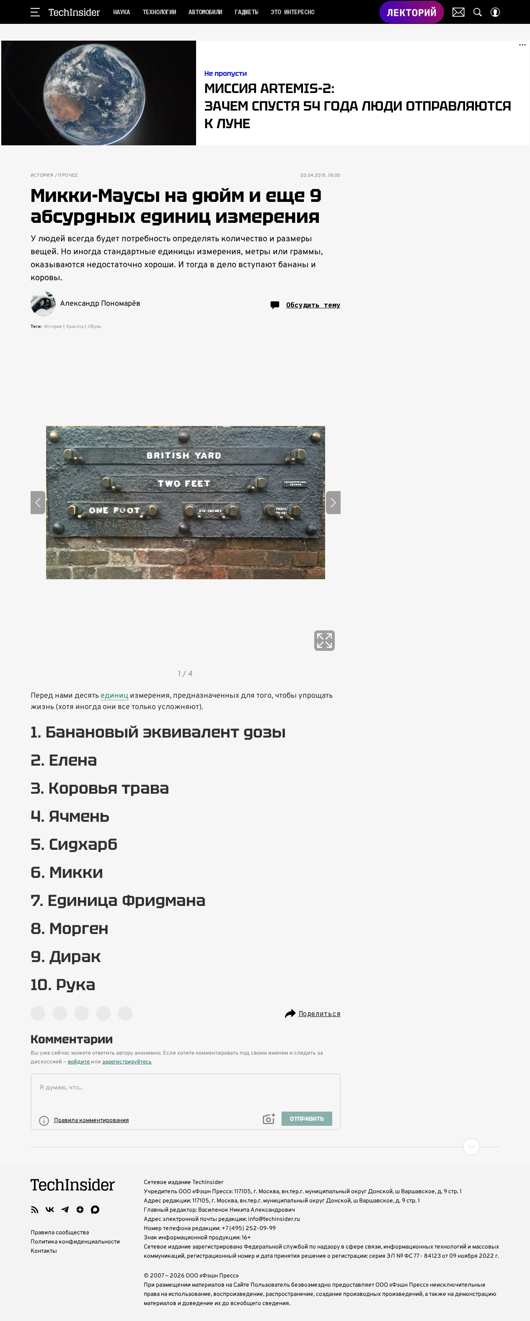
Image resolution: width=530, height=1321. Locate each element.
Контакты (44, 1251)
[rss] (35, 1209)
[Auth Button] (495, 12)
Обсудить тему (313, 305)
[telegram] (65, 1209)
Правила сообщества (60, 1232)
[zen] (80, 1209)
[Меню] (35, 12)
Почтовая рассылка (458, 12)
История (42, 175)
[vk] (50, 1209)
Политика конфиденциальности (75, 1242)
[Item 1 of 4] (186, 503)
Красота (75, 327)
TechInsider (74, 12)
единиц (114, 696)
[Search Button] (477, 12)
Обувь (94, 327)
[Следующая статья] (265, 1146)
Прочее (68, 175)
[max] (95, 1209)
